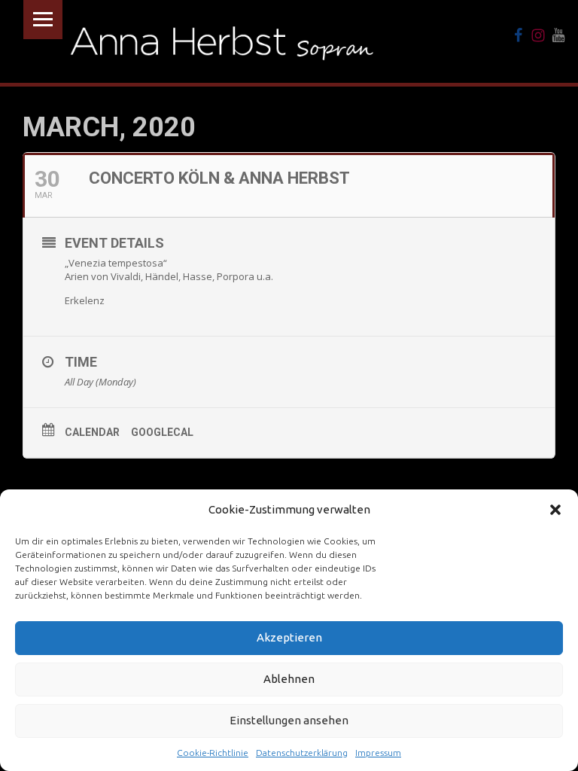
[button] (555, 509)
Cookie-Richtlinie (212, 752)
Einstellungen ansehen (289, 720)
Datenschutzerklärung (302, 752)
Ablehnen (289, 678)
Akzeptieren (289, 637)
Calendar (92, 432)
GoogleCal (162, 432)
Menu (42, 19)
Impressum (378, 752)
